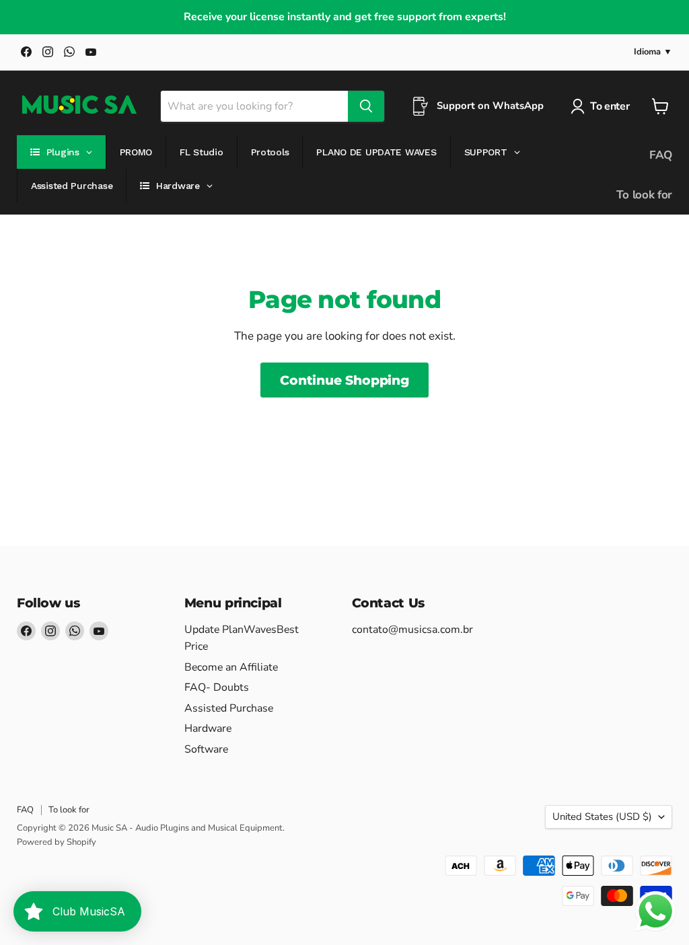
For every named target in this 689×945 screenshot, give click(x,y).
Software (206, 749)
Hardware (207, 728)
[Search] (366, 106)
